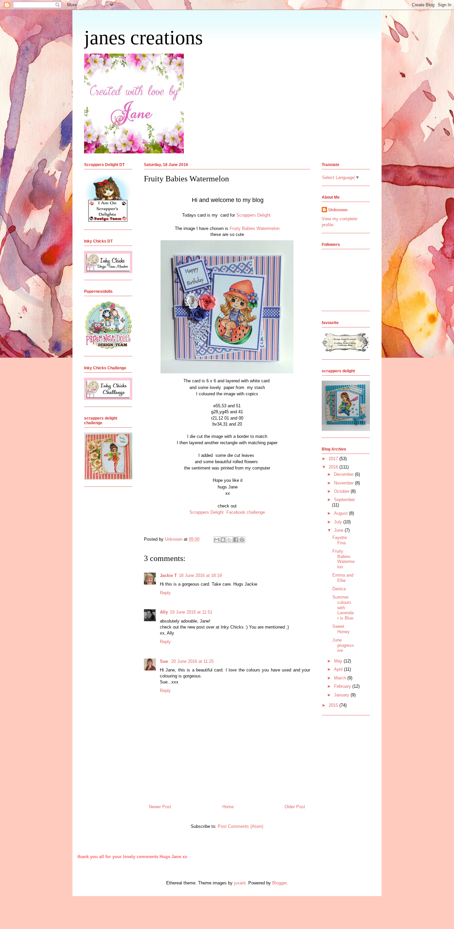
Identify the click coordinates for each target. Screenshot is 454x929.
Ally (164, 612)
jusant (240, 882)
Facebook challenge (245, 512)
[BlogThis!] (223, 539)
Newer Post (160, 806)
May (339, 660)
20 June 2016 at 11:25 (192, 661)
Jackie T (168, 575)
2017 (334, 458)
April (339, 669)
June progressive (343, 645)
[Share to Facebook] (235, 539)
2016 (334, 466)
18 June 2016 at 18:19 (200, 575)
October (342, 491)
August (341, 513)
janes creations (143, 38)
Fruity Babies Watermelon (255, 228)
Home (228, 806)
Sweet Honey (341, 629)
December (344, 474)
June (339, 530)
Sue (164, 661)
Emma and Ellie (342, 578)
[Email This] (216, 539)
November (344, 482)
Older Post (294, 806)
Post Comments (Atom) (240, 826)
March (340, 677)
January (342, 694)
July (338, 521)
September (344, 499)
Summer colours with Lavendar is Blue (343, 607)
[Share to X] (229, 539)
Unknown (338, 209)
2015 (334, 705)
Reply (165, 592)
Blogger (279, 882)
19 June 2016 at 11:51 (191, 612)
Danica (339, 588)
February (343, 686)
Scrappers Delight (254, 215)
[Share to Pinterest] (242, 539)
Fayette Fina (339, 540)
